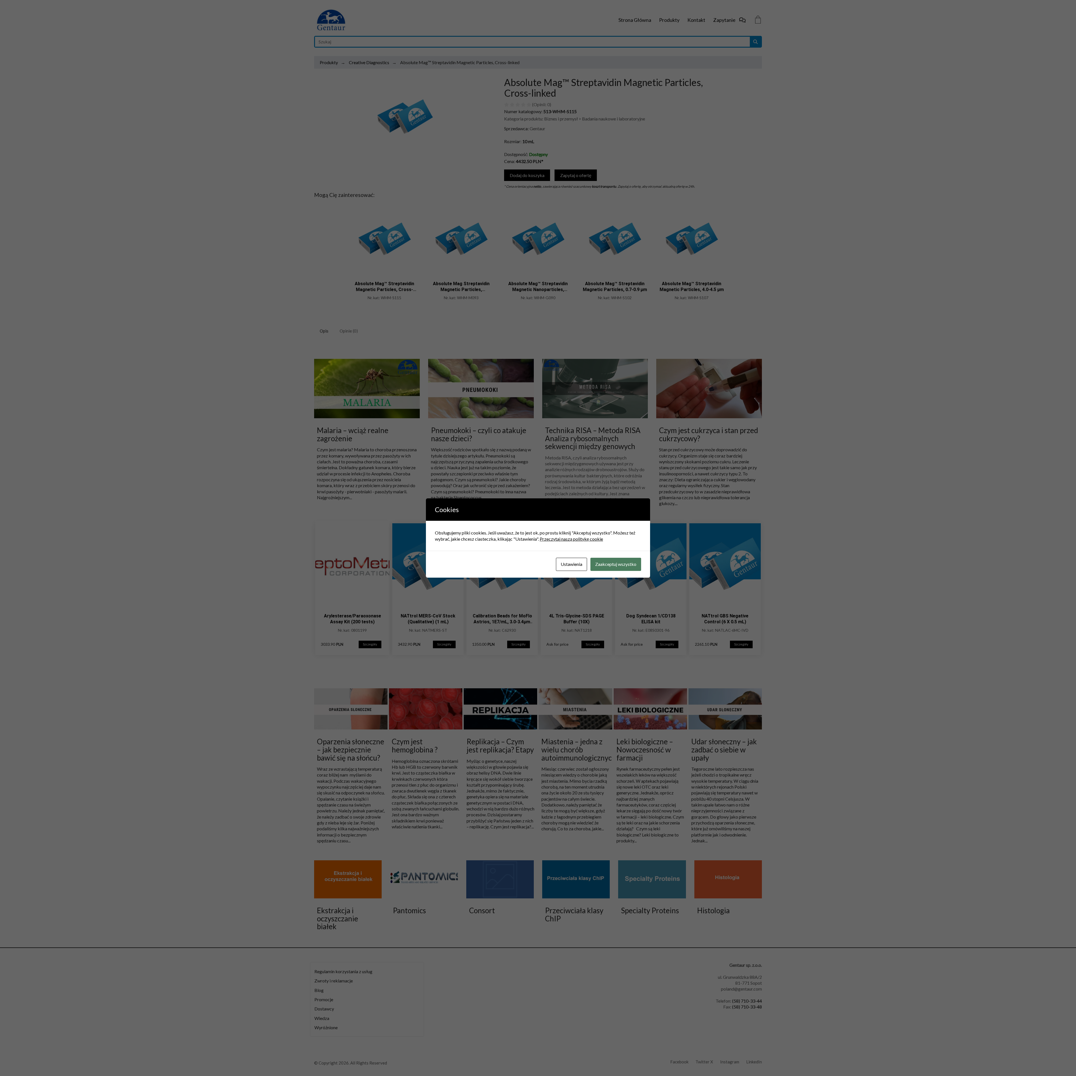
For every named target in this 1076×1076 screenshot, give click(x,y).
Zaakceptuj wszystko (615, 564)
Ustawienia (571, 564)
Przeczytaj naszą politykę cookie (571, 539)
